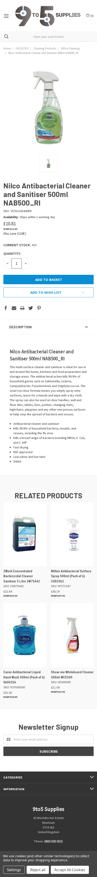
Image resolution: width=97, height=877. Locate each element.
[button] (48, 327)
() (92, 16)
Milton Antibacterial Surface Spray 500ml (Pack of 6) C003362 (71, 576)
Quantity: (12, 253)
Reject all (37, 869)
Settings (14, 869)
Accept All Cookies (69, 869)
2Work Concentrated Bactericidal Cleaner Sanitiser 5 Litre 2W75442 (21, 576)
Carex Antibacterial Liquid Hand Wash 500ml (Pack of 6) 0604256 (24, 677)
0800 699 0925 (53, 841)
